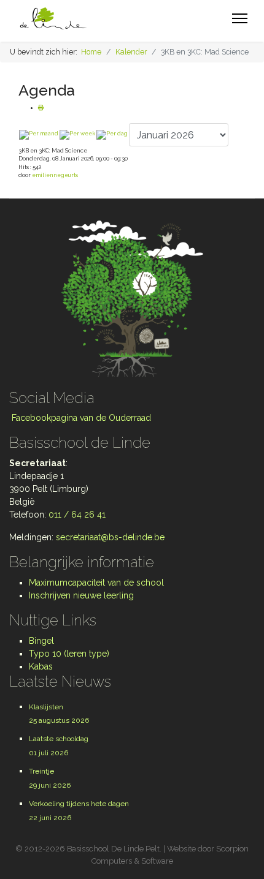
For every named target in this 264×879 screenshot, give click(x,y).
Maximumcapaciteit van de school (96, 582)
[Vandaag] (112, 135)
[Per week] (77, 135)
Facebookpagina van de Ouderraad (80, 418)
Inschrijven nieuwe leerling (81, 595)
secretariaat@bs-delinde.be (110, 537)
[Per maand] (38, 135)
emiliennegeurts (55, 175)
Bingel (41, 641)
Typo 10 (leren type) (69, 653)
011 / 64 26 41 (77, 514)
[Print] (41, 108)
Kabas (41, 666)
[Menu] (239, 18)
